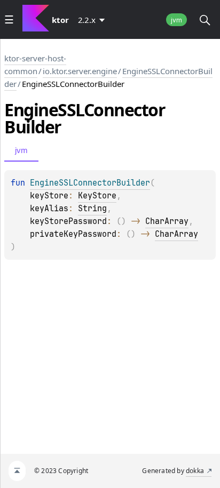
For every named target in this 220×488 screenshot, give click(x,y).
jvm (176, 20)
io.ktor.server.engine (80, 71)
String (92, 208)
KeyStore (97, 195)
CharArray (166, 221)
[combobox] (93, 20)
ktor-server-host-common (35, 64)
